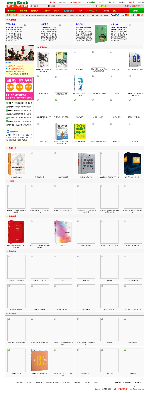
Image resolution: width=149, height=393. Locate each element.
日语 (27, 135)
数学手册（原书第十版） (132, 177)
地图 (14, 137)
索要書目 (39, 382)
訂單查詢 (62, 2)
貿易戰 (24, 140)
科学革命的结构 (16, 177)
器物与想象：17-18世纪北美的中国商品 (99, 70)
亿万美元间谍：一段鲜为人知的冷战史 (86, 211)
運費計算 (112, 2)
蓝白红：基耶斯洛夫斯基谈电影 (133, 211)
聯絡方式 (58, 382)
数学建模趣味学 (80, 141)
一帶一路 (20, 137)
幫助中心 (68, 382)
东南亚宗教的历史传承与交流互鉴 (40, 211)
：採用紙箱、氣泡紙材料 (22, 125)
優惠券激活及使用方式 (16, 71)
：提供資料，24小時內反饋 (22, 121)
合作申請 (29, 382)
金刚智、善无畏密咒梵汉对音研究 (135, 94)
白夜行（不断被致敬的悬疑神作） (63, 343)
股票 (22, 135)
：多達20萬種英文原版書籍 (19, 117)
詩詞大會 (16, 135)
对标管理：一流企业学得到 (80, 94)
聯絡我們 (122, 2)
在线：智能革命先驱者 (135, 70)
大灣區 (8, 135)
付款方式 (102, 2)
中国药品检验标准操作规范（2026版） (16, 246)
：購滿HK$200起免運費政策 (20, 103)
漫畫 (19, 140)
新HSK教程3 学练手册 (39, 373)
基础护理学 (63, 245)
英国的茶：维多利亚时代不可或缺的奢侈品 (109, 211)
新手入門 (49, 382)
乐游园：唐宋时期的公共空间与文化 (61, 142)
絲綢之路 (12, 140)
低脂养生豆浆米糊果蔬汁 (98, 94)
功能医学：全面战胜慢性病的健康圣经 (40, 246)
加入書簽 (141, 2)
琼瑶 (27, 137)
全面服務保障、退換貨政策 (18, 74)
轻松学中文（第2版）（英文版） (63, 374)
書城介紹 (20, 382)
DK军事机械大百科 (86, 177)
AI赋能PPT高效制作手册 (43, 118)
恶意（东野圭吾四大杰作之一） (86, 343)
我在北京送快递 (61, 70)
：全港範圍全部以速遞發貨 (19, 107)
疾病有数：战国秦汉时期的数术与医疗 (16, 211)
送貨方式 (87, 382)
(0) (78, 2)
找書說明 (77, 382)
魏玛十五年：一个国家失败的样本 (43, 70)
